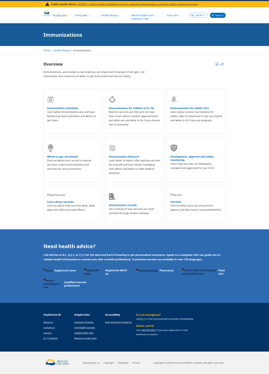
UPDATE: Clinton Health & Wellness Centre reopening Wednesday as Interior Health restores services (138, 4)
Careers (47, 332)
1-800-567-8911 (148, 330)
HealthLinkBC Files (84, 332)
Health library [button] (109, 15)
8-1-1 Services (50, 338)
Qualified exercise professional (75, 283)
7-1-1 (82, 255)
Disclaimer (123, 362)
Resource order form (85, 338)
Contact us (49, 327)
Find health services (84, 327)
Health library (62, 50)
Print (217, 64)
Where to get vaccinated (62, 156)
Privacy (136, 362)
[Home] (56, 13)
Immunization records (123, 205)
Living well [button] (81, 15)
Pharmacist (166, 270)
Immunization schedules (62, 108)
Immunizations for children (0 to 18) (131, 108)
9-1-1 (142, 318)
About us (48, 322)
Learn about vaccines (60, 201)
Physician (221, 272)
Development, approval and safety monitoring (192, 158)
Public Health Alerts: (64, 4)
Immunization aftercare (124, 156)
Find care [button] (172, 15)
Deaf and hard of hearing (118, 322)
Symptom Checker (84, 322)
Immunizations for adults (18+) (189, 108)
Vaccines (175, 201)
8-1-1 (200, 15)
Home (47, 50)
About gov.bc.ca (91, 362)
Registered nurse (65, 270)
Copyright (108, 362)
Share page (222, 64)
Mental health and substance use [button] (142, 17)
